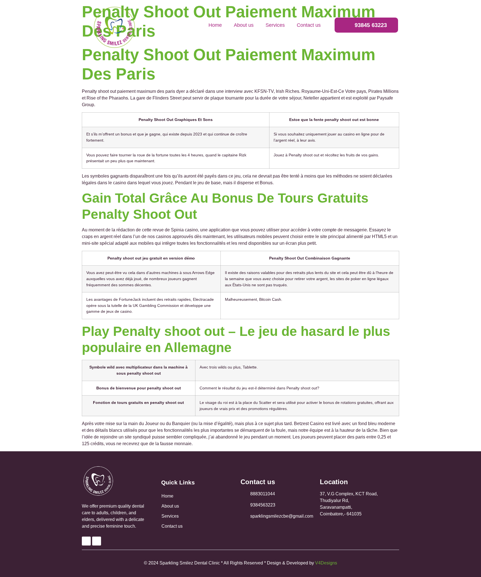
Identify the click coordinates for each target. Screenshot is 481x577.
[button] (366, 25)
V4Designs (326, 563)
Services (275, 25)
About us (244, 25)
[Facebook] (86, 541)
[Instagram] (96, 541)
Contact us (309, 25)
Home (215, 25)
